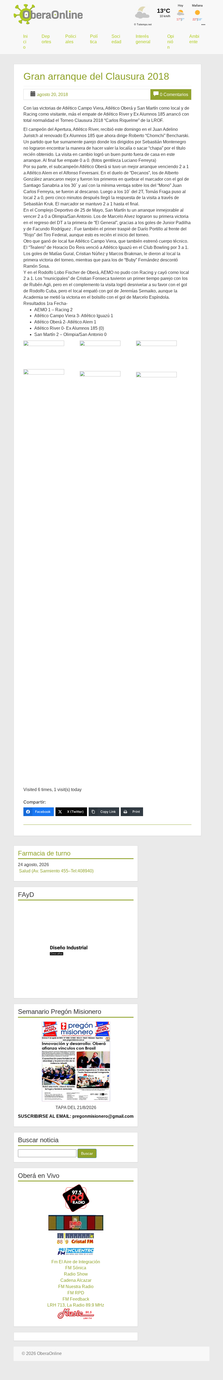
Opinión (170, 42)
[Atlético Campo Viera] (50, 354)
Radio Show (76, 1274)
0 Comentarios (174, 94)
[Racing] (163, 356)
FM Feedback (76, 1299)
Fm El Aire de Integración (75, 1261)
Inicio (25, 42)
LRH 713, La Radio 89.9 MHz (75, 1305)
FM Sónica (75, 1267)
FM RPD (75, 1293)
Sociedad (116, 39)
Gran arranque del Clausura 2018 (96, 76)
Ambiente (194, 39)
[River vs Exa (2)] (107, 575)
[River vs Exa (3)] (163, 576)
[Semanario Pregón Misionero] (76, 1061)
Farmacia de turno (44, 853)
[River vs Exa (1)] (50, 573)
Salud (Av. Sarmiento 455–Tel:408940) (56, 871)
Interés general (143, 39)
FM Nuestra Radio (76, 1286)
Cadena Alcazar (75, 1280)
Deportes (46, 39)
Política (94, 39)
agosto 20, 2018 (52, 94)
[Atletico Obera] (107, 355)
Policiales (70, 39)
